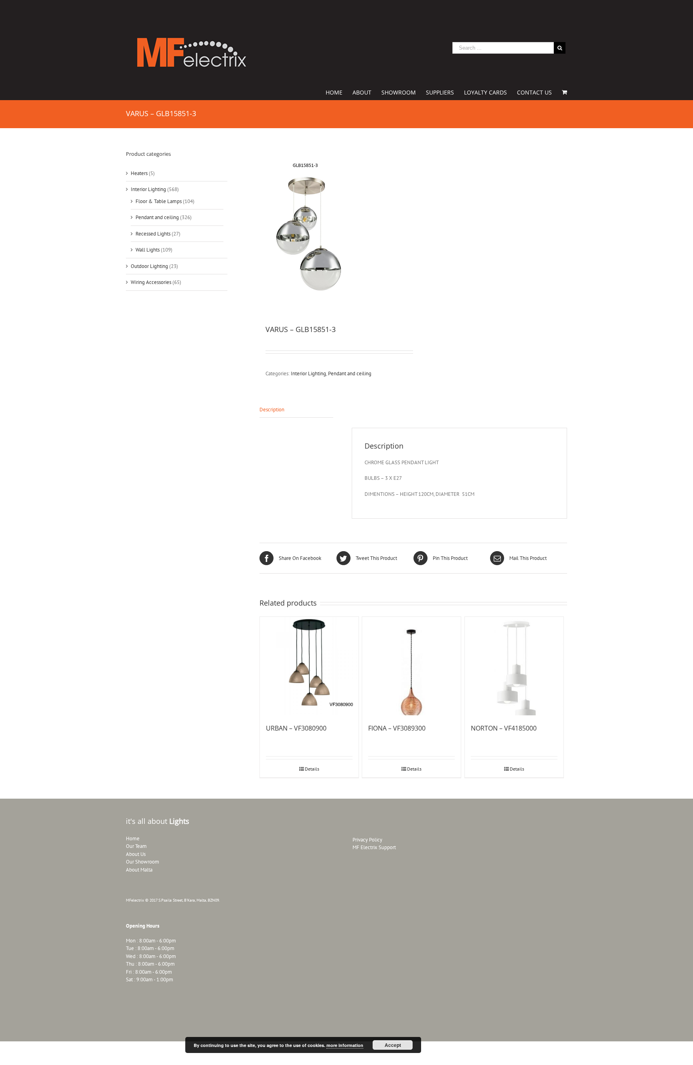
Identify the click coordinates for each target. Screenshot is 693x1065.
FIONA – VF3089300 (397, 728)
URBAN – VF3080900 (296, 728)
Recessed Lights (153, 233)
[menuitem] (339, 92)
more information (344, 1045)
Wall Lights (148, 249)
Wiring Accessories (151, 282)
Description (271, 409)
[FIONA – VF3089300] (411, 666)
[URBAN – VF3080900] (309, 666)
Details (312, 769)
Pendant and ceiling (349, 373)
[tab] (296, 410)
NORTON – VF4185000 (504, 728)
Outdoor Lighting (149, 266)
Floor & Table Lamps (159, 201)
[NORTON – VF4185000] (514, 666)
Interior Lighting (308, 373)
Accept (393, 1045)
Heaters (139, 173)
